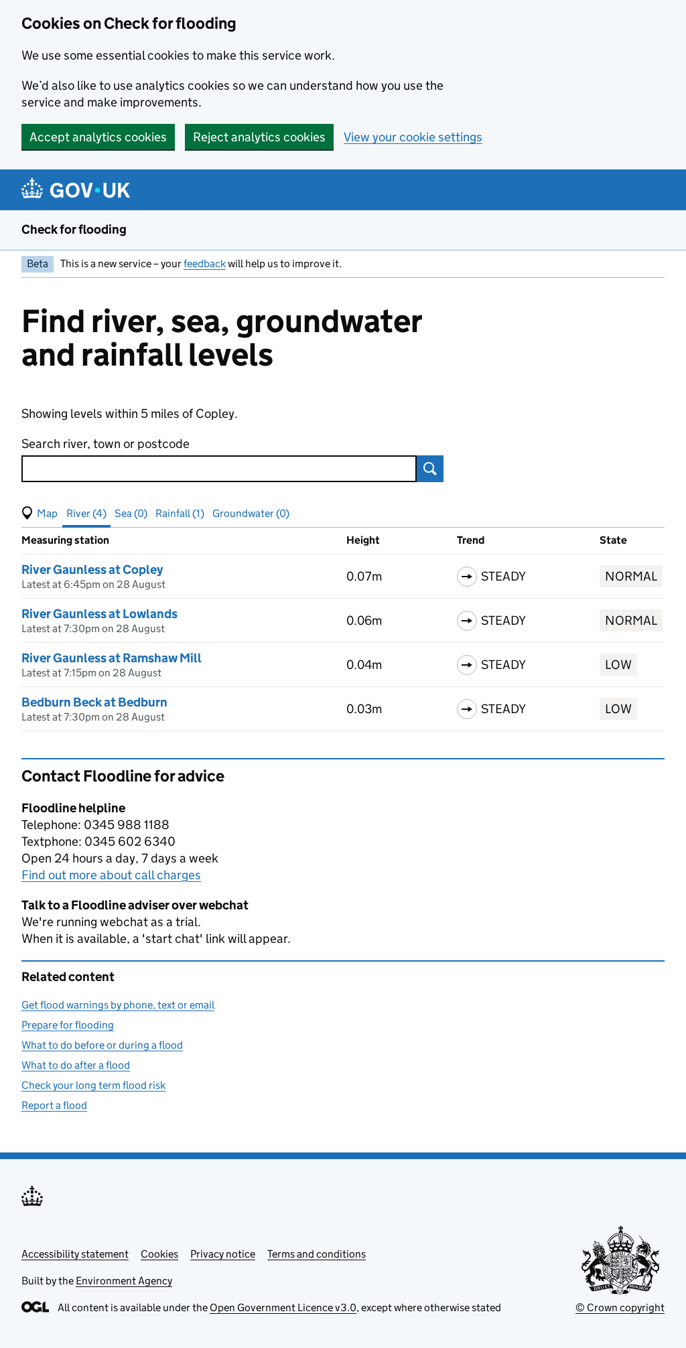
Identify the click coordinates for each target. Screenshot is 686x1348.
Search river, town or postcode (105, 443)
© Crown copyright (620, 1307)
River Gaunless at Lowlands (99, 613)
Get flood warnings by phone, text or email (117, 1004)
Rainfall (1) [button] (179, 513)
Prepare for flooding (67, 1025)
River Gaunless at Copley (92, 569)
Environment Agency (124, 1280)
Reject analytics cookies (259, 137)
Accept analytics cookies (98, 137)
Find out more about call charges (111, 875)
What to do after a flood (75, 1065)
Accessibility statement (75, 1254)
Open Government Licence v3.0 (283, 1307)
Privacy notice (222, 1254)
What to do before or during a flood (102, 1045)
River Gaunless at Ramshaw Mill (111, 658)
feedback (205, 263)
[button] (39, 513)
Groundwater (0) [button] (250, 513)
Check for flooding (74, 229)
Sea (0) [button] (131, 513)
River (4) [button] (86, 513)
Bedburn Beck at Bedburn (94, 702)
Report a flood (54, 1105)
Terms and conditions (316, 1254)
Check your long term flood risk (93, 1085)
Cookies (159, 1254)
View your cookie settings (413, 137)
